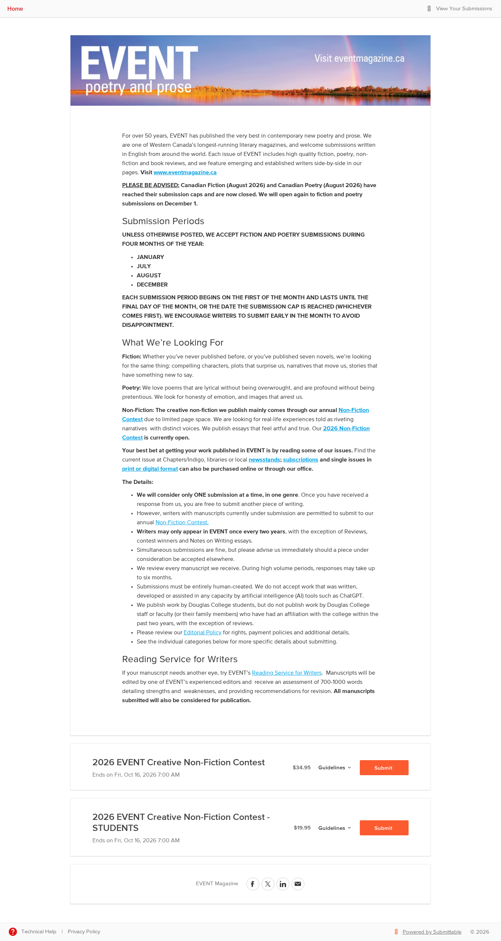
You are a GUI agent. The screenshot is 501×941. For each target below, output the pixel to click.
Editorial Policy (203, 633)
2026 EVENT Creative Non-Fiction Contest (178, 762)
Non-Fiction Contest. (182, 523)
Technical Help (38, 931)
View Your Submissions (464, 8)
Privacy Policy (84, 931)
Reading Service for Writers (287, 673)
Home (15, 8)
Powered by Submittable (432, 932)
